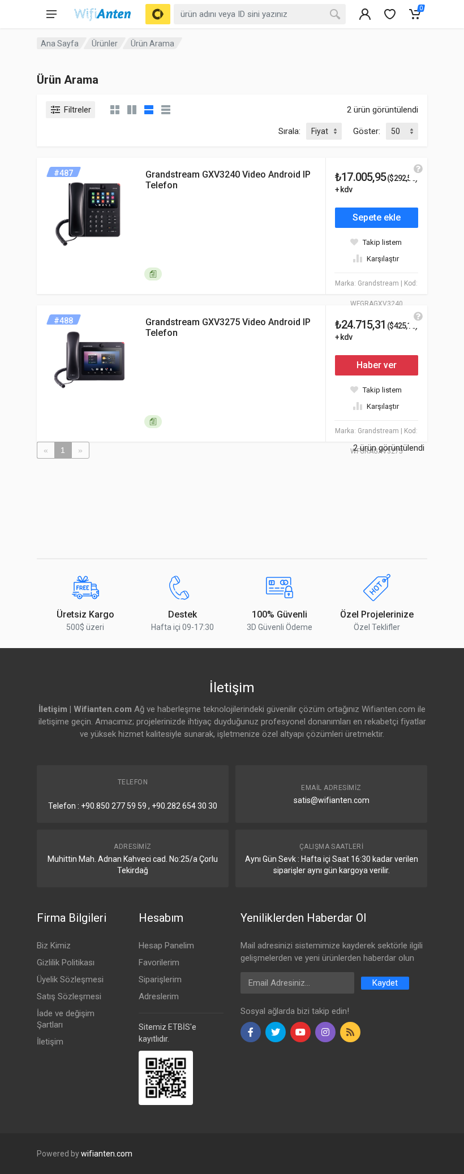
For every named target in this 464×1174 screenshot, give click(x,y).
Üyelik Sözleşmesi (70, 979)
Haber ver (376, 365)
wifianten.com (106, 1153)
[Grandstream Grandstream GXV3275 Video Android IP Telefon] (91, 359)
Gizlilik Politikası (65, 962)
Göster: (366, 131)
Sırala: (289, 131)
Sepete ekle (377, 217)
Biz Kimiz (54, 945)
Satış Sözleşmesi (69, 996)
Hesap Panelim (166, 945)
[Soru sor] (418, 169)
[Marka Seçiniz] (157, 14)
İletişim (50, 1042)
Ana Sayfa (60, 43)
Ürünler (105, 43)
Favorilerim (159, 962)
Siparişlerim (160, 979)
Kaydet (385, 983)
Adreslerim (159, 996)
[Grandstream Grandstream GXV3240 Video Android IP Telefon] (91, 212)
